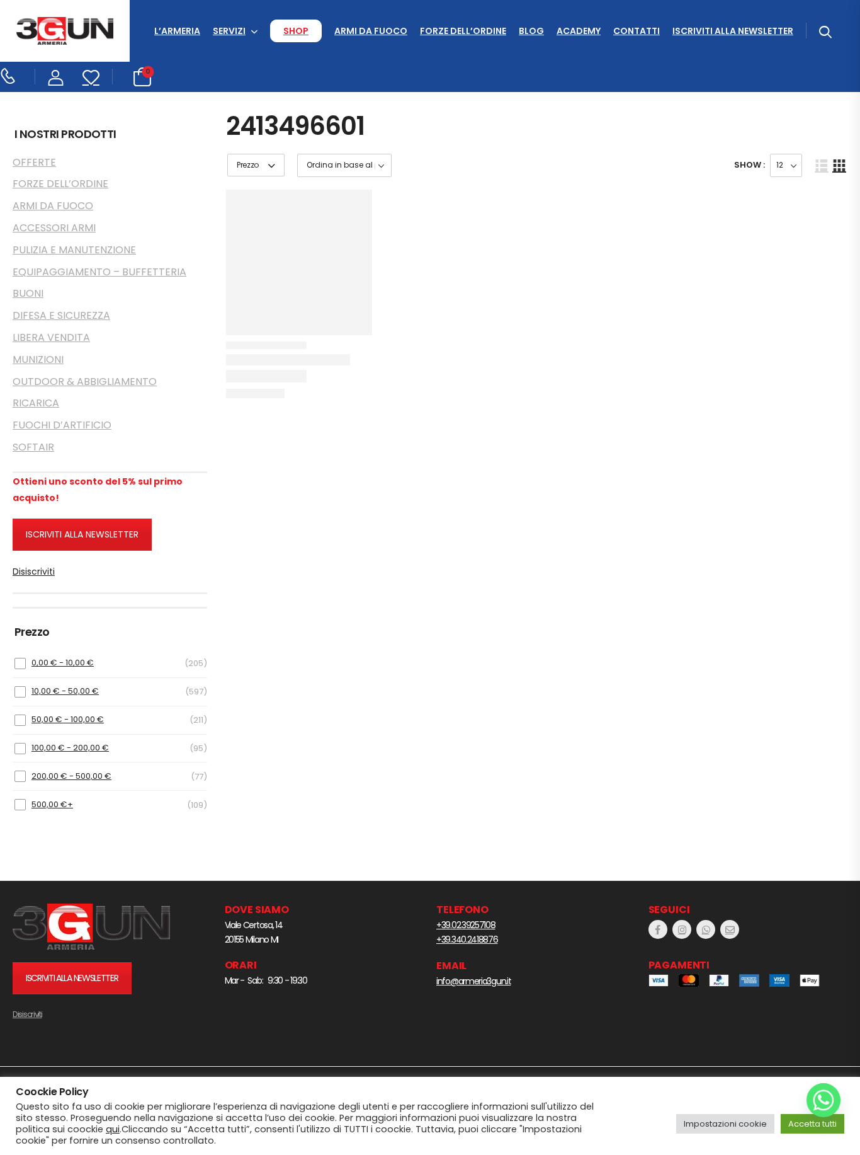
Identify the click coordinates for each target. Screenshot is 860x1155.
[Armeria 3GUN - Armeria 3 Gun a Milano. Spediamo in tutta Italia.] (64, 31)
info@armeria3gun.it (473, 981)
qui (113, 1129)
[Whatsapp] (823, 1100)
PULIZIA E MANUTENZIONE (74, 250)
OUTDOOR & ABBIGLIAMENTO (85, 381)
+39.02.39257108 (465, 925)
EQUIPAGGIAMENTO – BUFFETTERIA (99, 272)
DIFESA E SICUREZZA (61, 315)
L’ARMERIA (177, 31)
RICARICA (36, 403)
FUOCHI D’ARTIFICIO (62, 425)
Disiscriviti (34, 571)
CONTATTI (636, 31)
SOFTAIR (33, 447)
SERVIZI (229, 31)
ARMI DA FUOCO (370, 31)
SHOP (295, 31)
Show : (749, 165)
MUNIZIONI (38, 359)
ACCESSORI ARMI (54, 228)
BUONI (28, 293)
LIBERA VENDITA (51, 337)
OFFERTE (34, 162)
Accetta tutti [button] (812, 1124)
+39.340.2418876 (467, 939)
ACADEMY (579, 31)
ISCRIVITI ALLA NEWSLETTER (732, 31)
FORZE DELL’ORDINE (463, 31)
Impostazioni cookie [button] (725, 1124)
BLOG (531, 31)
